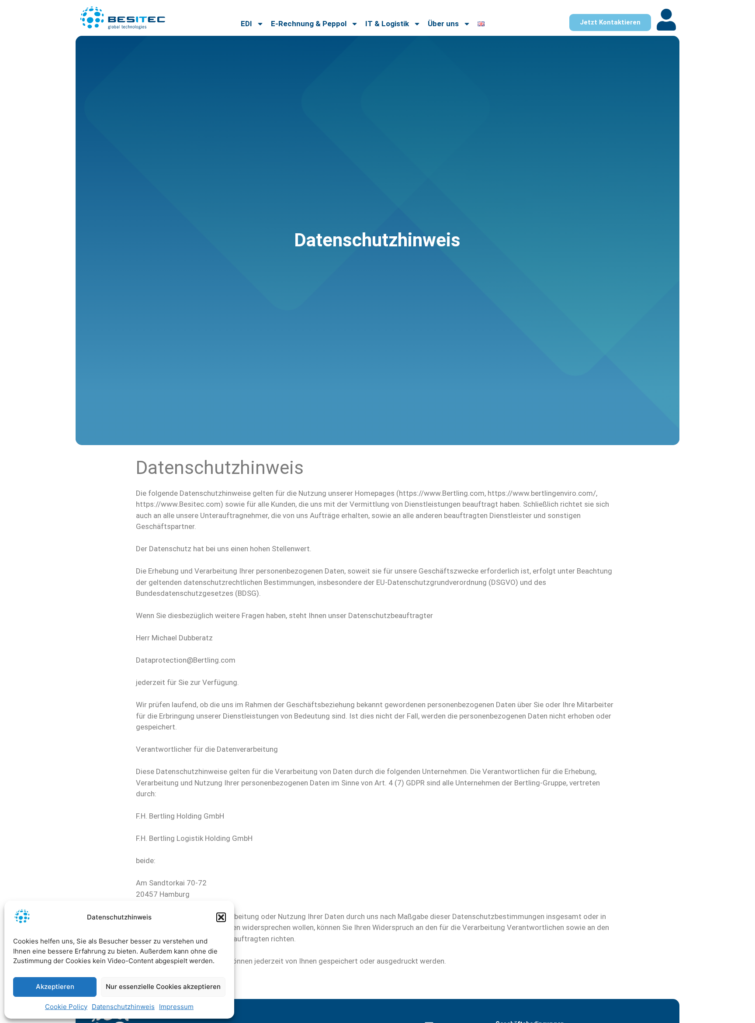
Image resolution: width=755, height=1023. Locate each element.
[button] (221, 917)
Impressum (176, 1006)
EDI (246, 23)
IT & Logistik (387, 23)
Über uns (443, 23)
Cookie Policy (66, 1006)
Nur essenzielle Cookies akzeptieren (163, 986)
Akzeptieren (55, 986)
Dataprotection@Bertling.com (186, 660)
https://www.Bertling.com (442, 493)
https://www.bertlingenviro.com (540, 493)
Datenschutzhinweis (123, 1006)
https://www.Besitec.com (178, 504)
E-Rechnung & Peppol (308, 23)
